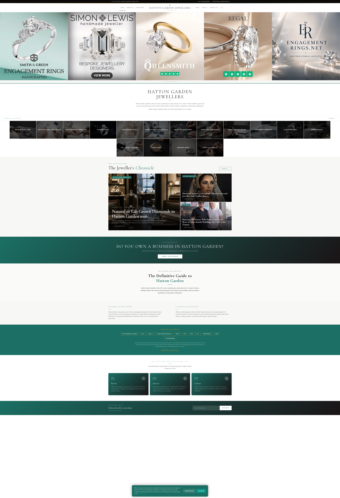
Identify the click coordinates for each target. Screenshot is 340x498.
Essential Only (189, 491)
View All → (332, 118)
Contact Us (214, 7)
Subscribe (225, 407)
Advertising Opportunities (221, 1)
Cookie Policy (142, 493)
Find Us (204, 7)
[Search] (221, 7)
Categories (140, 7)
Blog (197, 7)
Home (122, 7)
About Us (130, 7)
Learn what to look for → (170, 350)
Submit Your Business (170, 256)
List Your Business (204, 1)
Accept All (201, 491)
